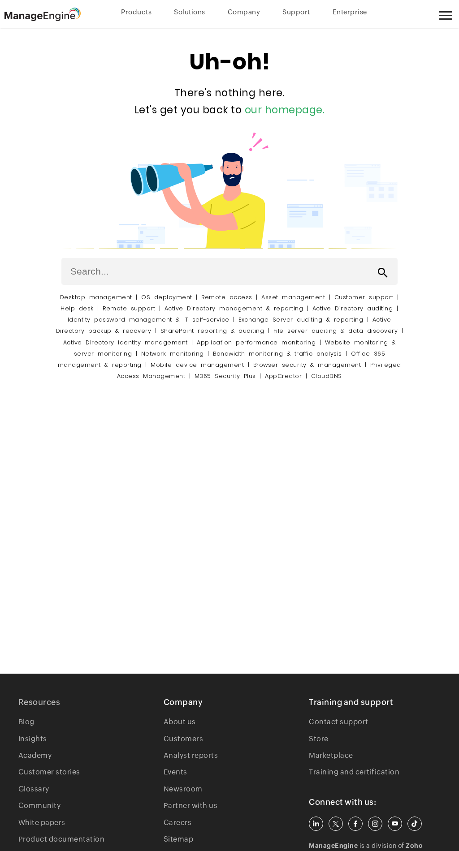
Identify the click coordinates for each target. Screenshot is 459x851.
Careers (178, 822)
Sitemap (179, 839)
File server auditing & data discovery (335, 331)
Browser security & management (307, 365)
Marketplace (331, 755)
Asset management (293, 297)
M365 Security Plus (225, 376)
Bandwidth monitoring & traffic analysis (277, 353)
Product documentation (61, 839)
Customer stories (49, 772)
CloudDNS (326, 376)
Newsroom (183, 789)
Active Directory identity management (125, 342)
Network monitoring (172, 353)
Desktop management (96, 297)
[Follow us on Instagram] (375, 824)
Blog (26, 722)
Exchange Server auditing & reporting (302, 319)
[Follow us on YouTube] (395, 824)
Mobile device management (197, 365)
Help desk (77, 308)
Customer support (364, 297)
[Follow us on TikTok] (414, 824)
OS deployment (166, 297)
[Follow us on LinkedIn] (316, 824)
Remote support (129, 308)
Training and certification (354, 772)
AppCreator (283, 376)
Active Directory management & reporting (236, 308)
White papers (41, 822)
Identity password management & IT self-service (149, 319)
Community (39, 805)
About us (180, 722)
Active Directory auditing (352, 308)
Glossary (33, 789)
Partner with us (191, 805)
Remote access (226, 297)
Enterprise (350, 12)
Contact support (338, 722)
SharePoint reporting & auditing (212, 331)
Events (175, 772)
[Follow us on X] (336, 824)
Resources (39, 702)
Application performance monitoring (256, 342)
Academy (35, 755)
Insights (32, 739)
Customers (184, 739)
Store (319, 739)
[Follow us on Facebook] (355, 824)
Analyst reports (191, 755)
